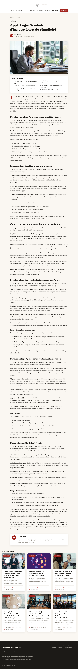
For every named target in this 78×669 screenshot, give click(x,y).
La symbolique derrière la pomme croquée (24, 85)
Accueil (12, 10)
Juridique (47, 10)
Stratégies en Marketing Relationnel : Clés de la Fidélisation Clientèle (63, 573)
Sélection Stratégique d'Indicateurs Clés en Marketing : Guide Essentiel (39, 614)
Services (40, 10)
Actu (25, 10)
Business (19, 10)
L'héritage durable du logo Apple (49, 89)
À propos (55, 10)
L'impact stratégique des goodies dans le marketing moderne (36, 573)
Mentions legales (68, 647)
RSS (75, 647)
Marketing (32, 10)
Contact (64, 10)
